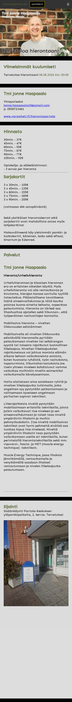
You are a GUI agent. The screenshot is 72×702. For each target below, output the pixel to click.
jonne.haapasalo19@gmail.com (27, 105)
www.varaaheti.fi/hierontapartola (29, 116)
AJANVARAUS (37, 4)
